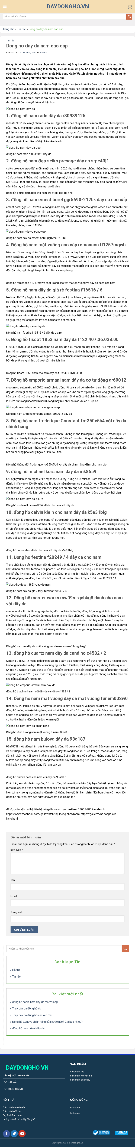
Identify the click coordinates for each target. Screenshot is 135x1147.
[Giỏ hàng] (129, 6)
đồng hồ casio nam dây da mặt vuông (35, 1001)
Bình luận (17, 849)
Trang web (16, 912)
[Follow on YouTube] (21, 1133)
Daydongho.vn (68, 6)
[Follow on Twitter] (14, 1133)
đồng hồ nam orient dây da (28, 1028)
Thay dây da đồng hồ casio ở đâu (32, 1015)
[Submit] (129, 17)
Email (14, 896)
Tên (13, 880)
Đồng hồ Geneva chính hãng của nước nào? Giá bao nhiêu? (47, 1021)
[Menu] (5, 6)
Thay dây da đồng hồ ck (26, 1008)
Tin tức (21, 29)
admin (43, 52)
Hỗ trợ (16, 970)
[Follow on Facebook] (6, 1133)
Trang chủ (8, 29)
